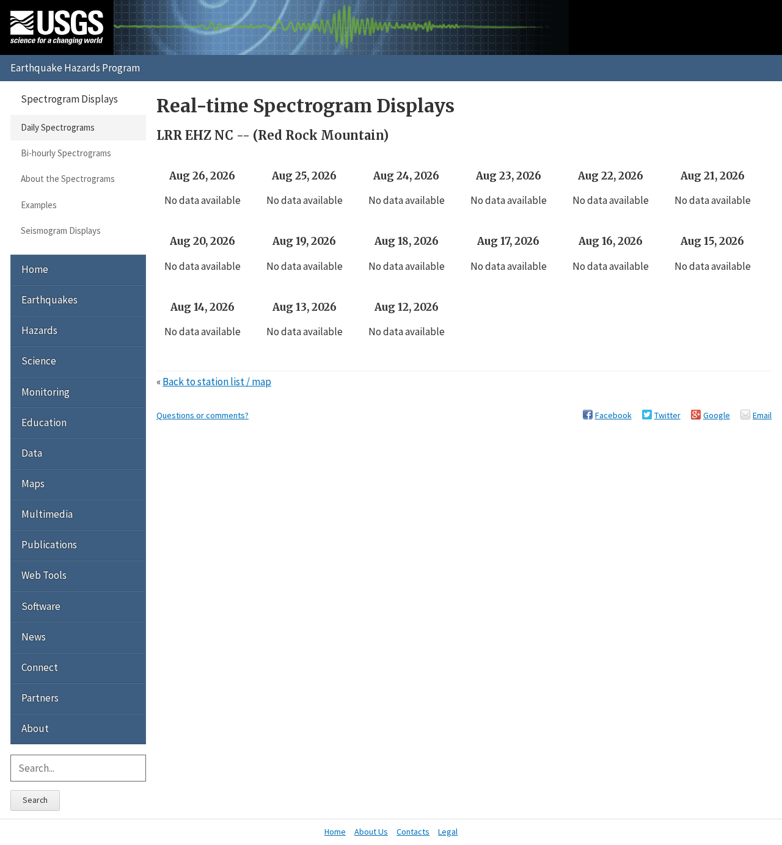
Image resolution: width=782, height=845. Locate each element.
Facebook (613, 415)
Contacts (412, 831)
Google (716, 415)
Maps (33, 483)
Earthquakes (49, 299)
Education (44, 422)
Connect (39, 667)
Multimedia (47, 514)
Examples (39, 205)
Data (31, 453)
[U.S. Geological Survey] (57, 27)
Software (40, 606)
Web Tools (44, 575)
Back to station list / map (217, 381)
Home (34, 269)
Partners (40, 698)
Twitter (667, 415)
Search (35, 799)
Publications (49, 544)
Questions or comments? (202, 415)
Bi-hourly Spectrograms (66, 153)
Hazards (39, 330)
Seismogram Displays (61, 230)
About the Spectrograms (68, 178)
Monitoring (45, 392)
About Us (371, 831)
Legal (448, 831)
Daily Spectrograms (58, 127)
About (35, 728)
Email (762, 415)
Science (38, 361)
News (33, 637)
